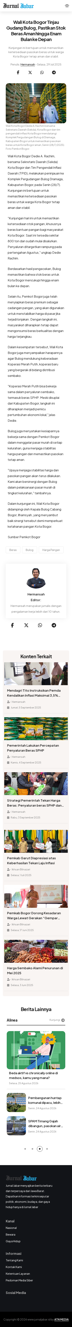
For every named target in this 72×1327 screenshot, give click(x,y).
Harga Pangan (51, 550)
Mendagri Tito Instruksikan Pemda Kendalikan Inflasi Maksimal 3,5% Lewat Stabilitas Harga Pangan (34, 693)
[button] (25, 1149)
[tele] (54, 72)
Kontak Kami (14, 1267)
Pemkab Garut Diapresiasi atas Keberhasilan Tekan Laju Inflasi (31, 860)
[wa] (42, 72)
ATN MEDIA (61, 1319)
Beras (13, 550)
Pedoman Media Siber (19, 1280)
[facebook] (18, 72)
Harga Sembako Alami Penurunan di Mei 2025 (35, 970)
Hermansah (28, 64)
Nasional (11, 1227)
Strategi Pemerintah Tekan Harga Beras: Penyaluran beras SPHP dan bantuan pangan (34, 803)
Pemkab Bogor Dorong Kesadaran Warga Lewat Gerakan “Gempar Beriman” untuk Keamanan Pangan (34, 916)
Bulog (29, 550)
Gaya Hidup (13, 1241)
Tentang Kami (14, 1260)
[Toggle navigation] (67, 5)
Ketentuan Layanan (18, 1273)
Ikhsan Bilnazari (20, 869)
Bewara (10, 1234)
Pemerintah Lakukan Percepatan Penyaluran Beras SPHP (33, 747)
